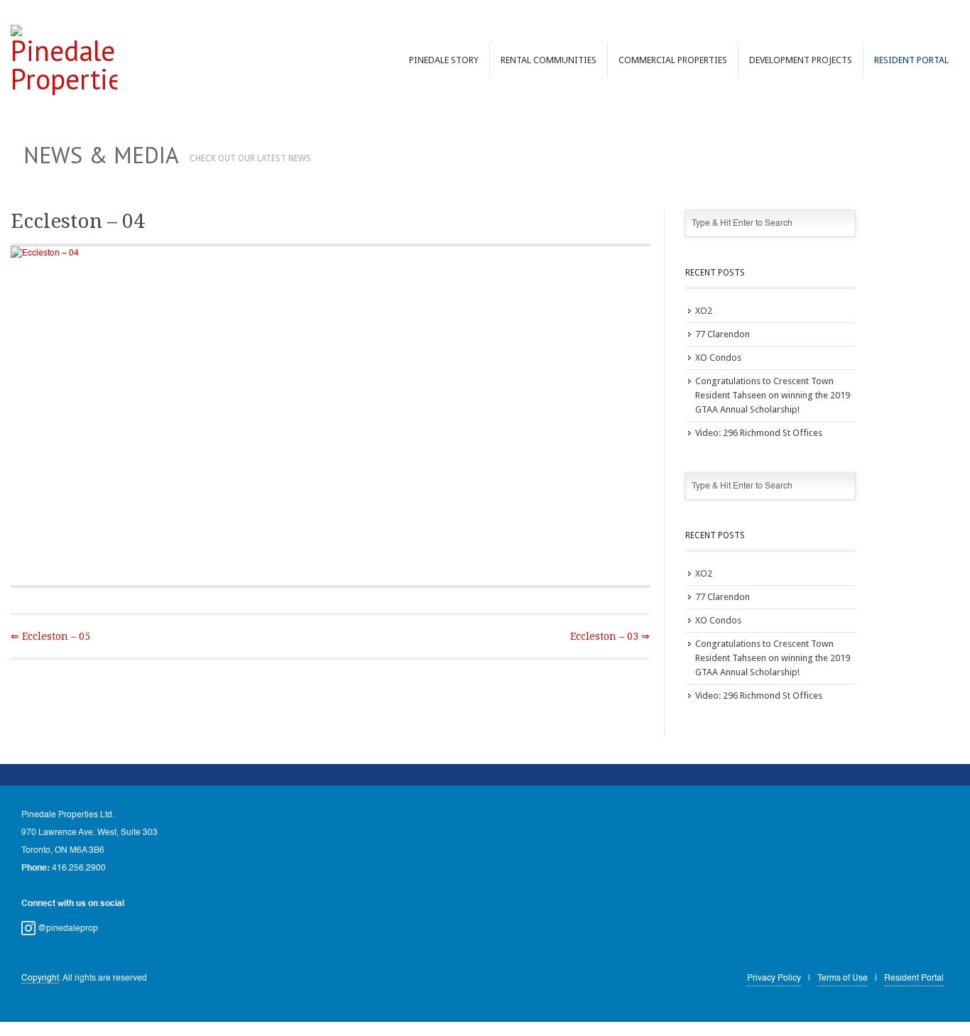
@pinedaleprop (67, 929)
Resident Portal (911, 60)
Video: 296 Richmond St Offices (758, 432)
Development (800, 60)
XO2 (703, 310)
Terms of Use (842, 978)
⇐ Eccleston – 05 (50, 636)
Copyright (40, 978)
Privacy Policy (774, 978)
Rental (548, 60)
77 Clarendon (722, 334)
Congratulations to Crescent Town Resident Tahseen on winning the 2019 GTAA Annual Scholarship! (772, 395)
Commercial (672, 60)
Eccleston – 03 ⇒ (610, 636)
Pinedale (444, 60)
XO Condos (718, 357)
